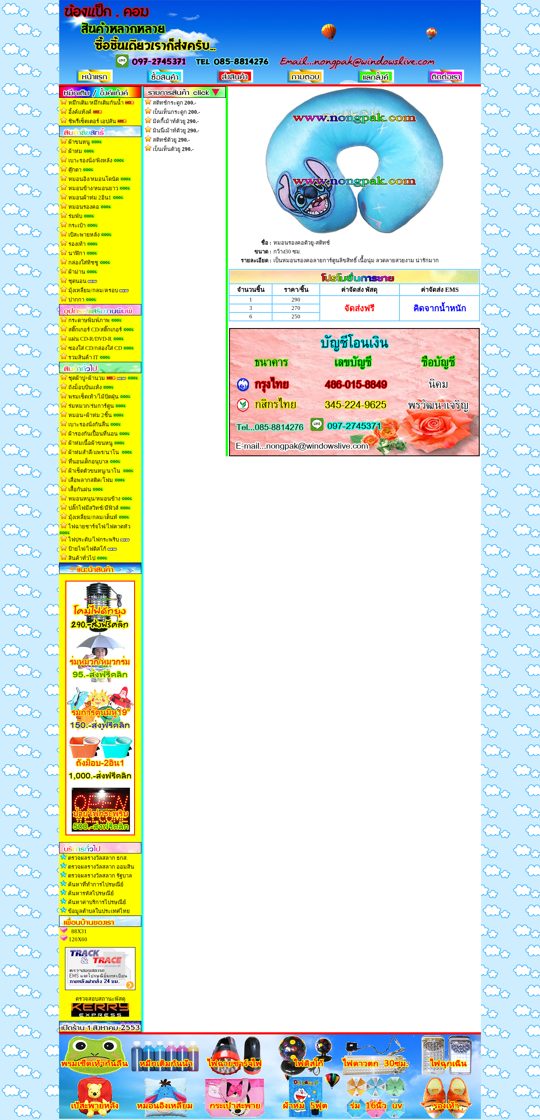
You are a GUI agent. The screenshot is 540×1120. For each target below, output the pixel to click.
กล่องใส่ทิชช (83, 262)
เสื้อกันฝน (79, 489)
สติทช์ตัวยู (171, 140)
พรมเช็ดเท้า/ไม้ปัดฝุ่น (93, 396)
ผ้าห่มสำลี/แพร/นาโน (93, 452)
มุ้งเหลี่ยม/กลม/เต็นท (92, 517)
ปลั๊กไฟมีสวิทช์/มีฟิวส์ (93, 508)
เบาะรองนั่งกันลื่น (89, 424)
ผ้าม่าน (76, 272)
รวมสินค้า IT (83, 357)
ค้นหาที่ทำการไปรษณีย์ (96, 884)
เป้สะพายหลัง (84, 235)
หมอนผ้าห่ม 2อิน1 (89, 197)
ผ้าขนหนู (79, 142)
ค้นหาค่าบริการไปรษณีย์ (97, 902)
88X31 (79, 931)
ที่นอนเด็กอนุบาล (88, 461)
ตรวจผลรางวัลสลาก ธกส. (98, 858)
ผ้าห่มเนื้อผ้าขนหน (90, 443)
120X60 (78, 939)
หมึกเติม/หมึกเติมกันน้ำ (96, 103)
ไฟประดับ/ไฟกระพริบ (93, 539)
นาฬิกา (76, 253)
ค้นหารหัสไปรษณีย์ (91, 893)
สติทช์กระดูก (174, 103)
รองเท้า (77, 244)
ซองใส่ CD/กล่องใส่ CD (95, 348)
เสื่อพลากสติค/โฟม (90, 480)
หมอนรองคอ (83, 207)
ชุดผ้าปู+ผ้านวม (86, 378)
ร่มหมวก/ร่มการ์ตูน (91, 406)
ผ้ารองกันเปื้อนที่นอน (92, 434)
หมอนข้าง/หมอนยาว (93, 188)
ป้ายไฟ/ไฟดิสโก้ (87, 549)
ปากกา (76, 299)
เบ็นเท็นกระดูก (176, 112)
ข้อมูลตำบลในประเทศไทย (99, 911)
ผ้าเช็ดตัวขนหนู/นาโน (94, 471)
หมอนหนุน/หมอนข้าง (94, 498)
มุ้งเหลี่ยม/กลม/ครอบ (93, 290)
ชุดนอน (77, 281)
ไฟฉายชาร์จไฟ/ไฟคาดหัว (99, 526)
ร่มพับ (75, 216)
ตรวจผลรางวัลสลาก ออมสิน (101, 867)
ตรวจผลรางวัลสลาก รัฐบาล (100, 875)
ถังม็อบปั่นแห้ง (85, 387)
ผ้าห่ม (75, 151)
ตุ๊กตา (74, 170)
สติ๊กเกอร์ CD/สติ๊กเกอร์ (95, 329)
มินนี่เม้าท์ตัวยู (176, 130)
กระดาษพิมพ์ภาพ (89, 320)
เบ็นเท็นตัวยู (173, 149)
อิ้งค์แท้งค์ (80, 112)
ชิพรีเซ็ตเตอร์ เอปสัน (92, 121)
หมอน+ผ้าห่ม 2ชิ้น (90, 415)
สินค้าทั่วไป (81, 558)
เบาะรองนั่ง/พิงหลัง (90, 160)
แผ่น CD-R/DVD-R (90, 339)
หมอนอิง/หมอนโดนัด (93, 179)
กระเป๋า (77, 225)
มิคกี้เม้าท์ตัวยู (176, 121)
